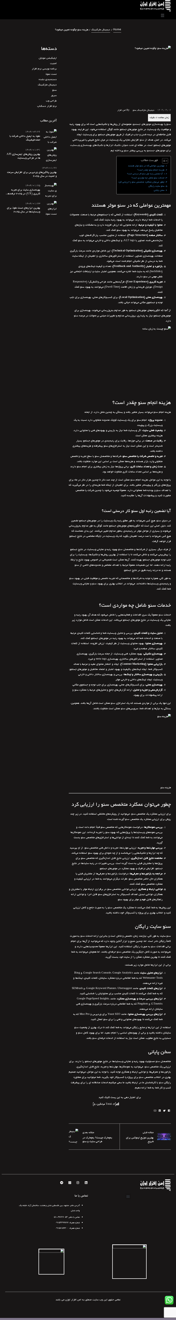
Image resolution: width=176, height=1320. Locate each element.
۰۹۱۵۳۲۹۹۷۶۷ (61, 1222)
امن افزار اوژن (73, 1300)
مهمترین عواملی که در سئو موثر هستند (146, 166)
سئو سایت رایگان (156, 186)
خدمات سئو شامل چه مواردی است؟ (147, 178)
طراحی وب (51, 101)
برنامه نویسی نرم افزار (44, 69)
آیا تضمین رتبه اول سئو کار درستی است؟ (145, 173)
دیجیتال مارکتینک (100, 30)
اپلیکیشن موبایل (48, 58)
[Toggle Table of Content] (163, 161)
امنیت (53, 63)
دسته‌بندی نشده (48, 79)
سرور (54, 95)
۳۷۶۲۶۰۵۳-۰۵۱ (60, 1217)
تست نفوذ (51, 74)
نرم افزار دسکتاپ (47, 106)
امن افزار (121, 110)
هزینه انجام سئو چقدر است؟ (150, 170)
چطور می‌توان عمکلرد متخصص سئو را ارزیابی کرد (141, 182)
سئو (134, 110)
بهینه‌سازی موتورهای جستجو (148, 124)
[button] (128, 1196)
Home (117, 30)
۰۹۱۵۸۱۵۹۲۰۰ (61, 1228)
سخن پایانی (159, 190)
